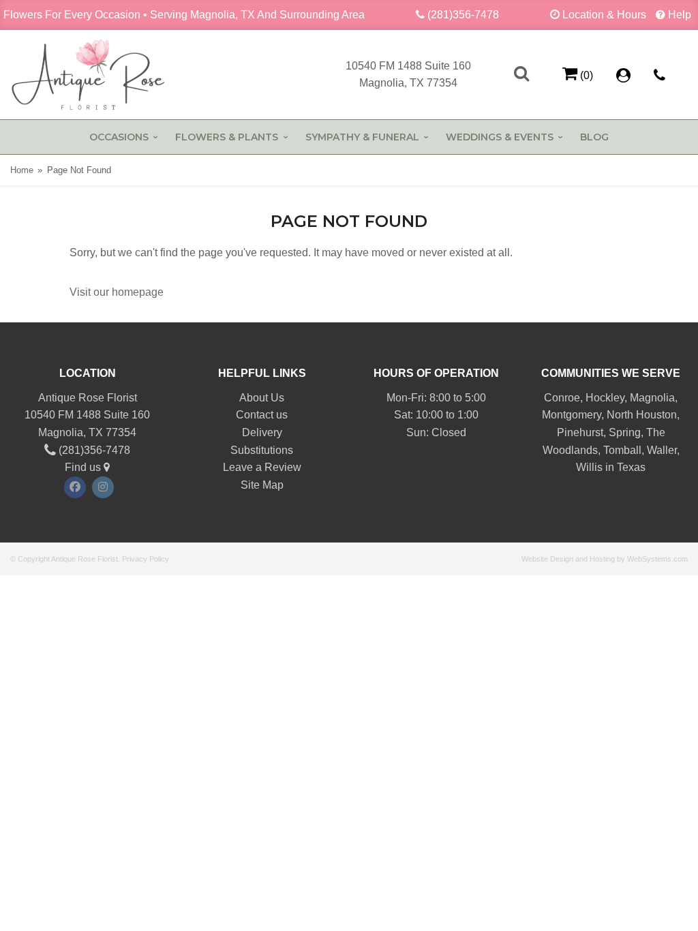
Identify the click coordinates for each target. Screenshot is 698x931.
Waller (662, 450)
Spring (625, 432)
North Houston (642, 415)
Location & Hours (604, 14)
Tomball (622, 450)
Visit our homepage (117, 292)
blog (594, 137)
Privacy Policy (145, 559)
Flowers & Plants (226, 137)
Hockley (605, 397)
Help (679, 14)
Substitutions (261, 450)
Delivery (262, 432)
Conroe (562, 397)
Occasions (119, 137)
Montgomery (571, 415)
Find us (84, 467)
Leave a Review (262, 467)
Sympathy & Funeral (362, 137)
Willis (589, 467)
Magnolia (652, 397)
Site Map (262, 485)
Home (21, 170)
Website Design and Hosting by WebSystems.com (604, 559)
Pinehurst (580, 432)
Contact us (262, 415)
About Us (261, 397)
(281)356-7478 (463, 14)
